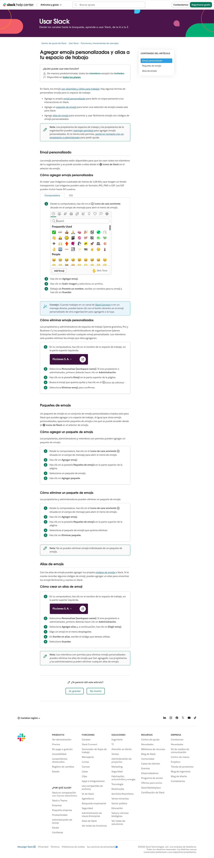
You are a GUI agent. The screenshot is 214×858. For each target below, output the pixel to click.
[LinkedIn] (164, 718)
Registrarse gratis (201, 4)
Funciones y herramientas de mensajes (100, 43)
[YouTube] (189, 718)
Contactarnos (180, 4)
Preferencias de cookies (73, 846)
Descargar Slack (25, 846)
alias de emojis (61, 115)
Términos (55, 846)
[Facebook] (177, 718)
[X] (183, 718)
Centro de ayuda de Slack (53, 43)
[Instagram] (170, 718)
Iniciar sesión (160, 4)
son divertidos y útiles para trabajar (80, 88)
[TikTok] (195, 718)
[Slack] (21, 784)
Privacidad (43, 846)
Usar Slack (73, 43)
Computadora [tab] (52, 195)
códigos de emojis (105, 572)
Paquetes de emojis (151, 65)
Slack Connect (103, 304)
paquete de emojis (66, 107)
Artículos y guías (50, 4)
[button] (75, 691)
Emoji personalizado (152, 60)
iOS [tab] (71, 195)
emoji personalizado (74, 98)
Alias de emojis (149, 71)
